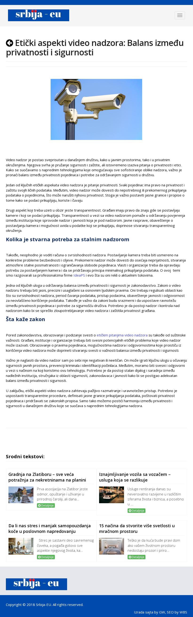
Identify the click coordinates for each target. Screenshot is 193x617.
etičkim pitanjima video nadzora (122, 335)
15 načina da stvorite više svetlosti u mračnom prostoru (137, 528)
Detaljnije (47, 505)
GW (162, 612)
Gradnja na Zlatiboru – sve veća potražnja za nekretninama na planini (47, 477)
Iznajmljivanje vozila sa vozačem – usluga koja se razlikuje (135, 477)
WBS (183, 612)
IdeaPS (78, 275)
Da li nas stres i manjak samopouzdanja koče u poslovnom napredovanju (49, 528)
